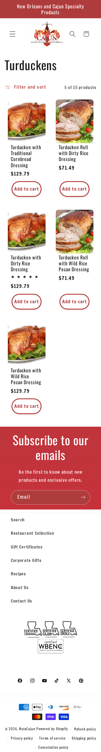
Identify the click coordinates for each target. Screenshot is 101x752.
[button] (12, 34)
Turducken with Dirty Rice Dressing (26, 263)
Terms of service (52, 738)
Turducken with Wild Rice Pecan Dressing (26, 376)
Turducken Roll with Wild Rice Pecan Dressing (74, 263)
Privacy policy (22, 738)
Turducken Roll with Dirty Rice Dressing (74, 153)
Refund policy (85, 729)
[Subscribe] (83, 497)
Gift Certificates (27, 547)
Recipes (18, 574)
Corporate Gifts (26, 560)
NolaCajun (27, 728)
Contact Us (21, 601)
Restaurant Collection (32, 533)
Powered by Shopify (52, 728)
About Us (20, 587)
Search (18, 519)
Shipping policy (84, 738)
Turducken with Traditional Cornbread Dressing (26, 156)
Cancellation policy (53, 747)
